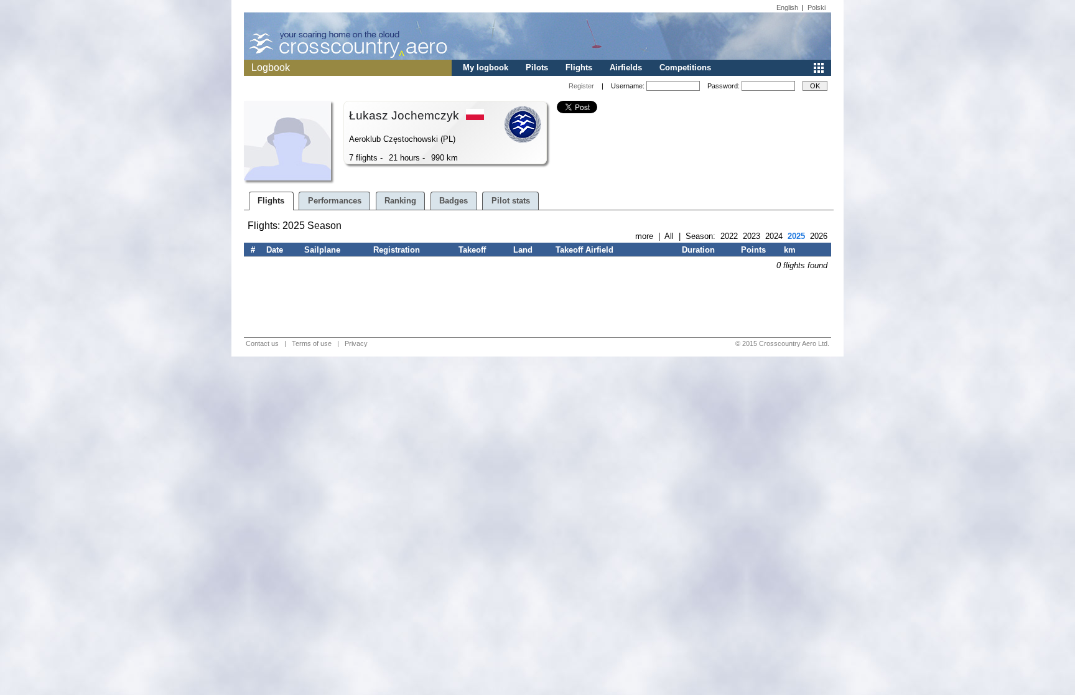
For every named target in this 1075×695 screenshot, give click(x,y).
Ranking (400, 200)
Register (581, 86)
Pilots (537, 67)
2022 (729, 236)
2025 (796, 236)
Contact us (262, 343)
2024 (774, 236)
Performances (334, 200)
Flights (578, 67)
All (669, 236)
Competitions (685, 67)
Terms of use (312, 343)
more (644, 236)
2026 (818, 236)
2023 (751, 236)
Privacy (356, 343)
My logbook (485, 67)
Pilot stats (510, 200)
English (787, 7)
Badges (453, 200)
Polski (816, 7)
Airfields (626, 67)
